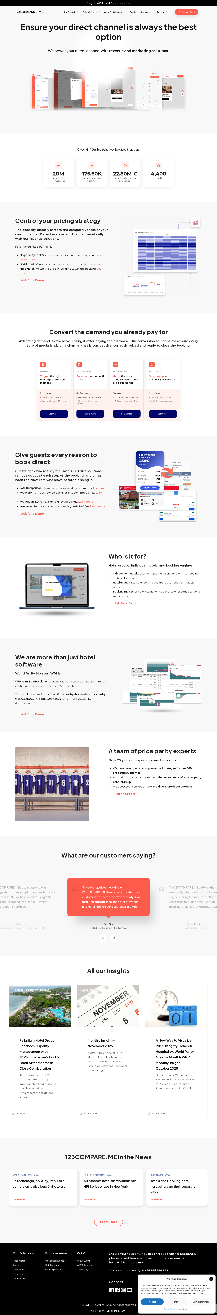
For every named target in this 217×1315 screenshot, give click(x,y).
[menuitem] (162, 12)
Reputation (19, 1278)
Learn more (27, 259)
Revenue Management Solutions (31, 989)
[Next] (114, 938)
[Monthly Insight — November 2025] (108, 1051)
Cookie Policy (169, 1309)
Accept (152, 1302)
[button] (211, 1278)
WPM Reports (84, 1265)
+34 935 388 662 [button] (156, 1270)
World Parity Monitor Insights (97, 989)
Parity (16, 1265)
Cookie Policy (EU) (115, 1311)
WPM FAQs (83, 1269)
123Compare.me (90, 1113)
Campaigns (19, 1269)
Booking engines (54, 1269)
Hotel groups (52, 1265)
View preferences (201, 1302)
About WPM (83, 1261)
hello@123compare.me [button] (126, 1262)
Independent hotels (55, 1261)
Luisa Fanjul (20, 1113)
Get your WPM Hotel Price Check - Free (108, 3)
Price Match (19, 1261)
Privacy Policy (182, 1309)
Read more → (20, 1199)
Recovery (18, 1274)
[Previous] (103, 938)
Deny (176, 1302)
